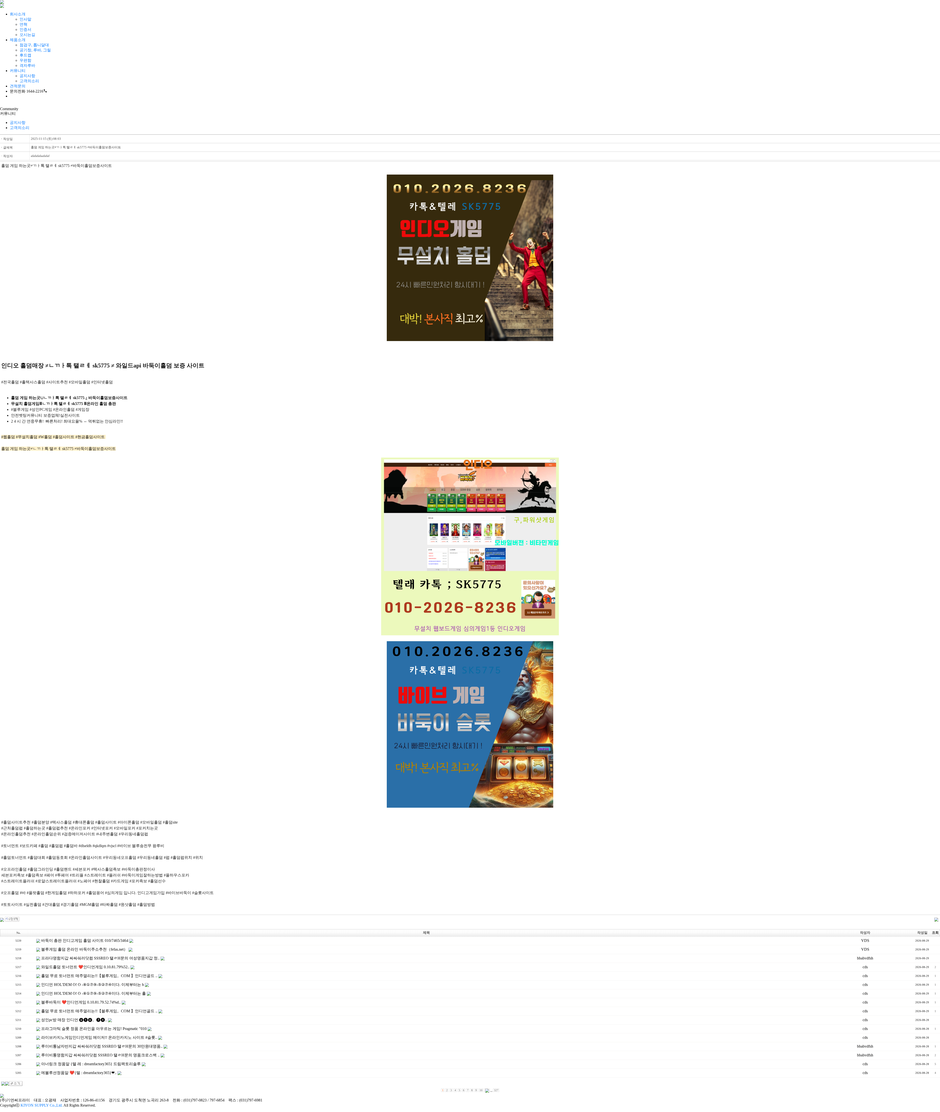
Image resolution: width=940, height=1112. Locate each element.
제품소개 (17, 40)
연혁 (23, 24)
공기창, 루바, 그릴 (35, 50)
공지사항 (27, 76)
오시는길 (27, 35)
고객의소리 (29, 81)
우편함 (25, 60)
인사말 (25, 19)
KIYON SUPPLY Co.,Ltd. (42, 1105)
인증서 (25, 29)
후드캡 (25, 55)
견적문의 (17, 86)
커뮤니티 (17, 71)
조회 (935, 933)
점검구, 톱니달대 (34, 45)
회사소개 (17, 14)
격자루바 (27, 65)
